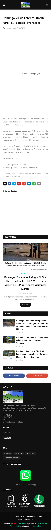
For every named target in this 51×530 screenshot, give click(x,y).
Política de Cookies (34, 516)
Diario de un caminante (11, 458)
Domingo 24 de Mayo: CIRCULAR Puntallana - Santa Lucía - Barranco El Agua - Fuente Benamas (31, 354)
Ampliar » (25, 305)
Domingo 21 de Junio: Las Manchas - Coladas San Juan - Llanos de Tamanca (32, 340)
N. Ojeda (23, 293)
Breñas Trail (19, 453)
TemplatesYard (22, 524)
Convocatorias (30, 453)
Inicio (11, 516)
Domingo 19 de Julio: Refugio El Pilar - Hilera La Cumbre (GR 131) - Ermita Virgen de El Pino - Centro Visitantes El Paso (25, 283)
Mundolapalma (11, 28)
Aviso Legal (20, 516)
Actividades (7, 453)
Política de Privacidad (26, 519)
